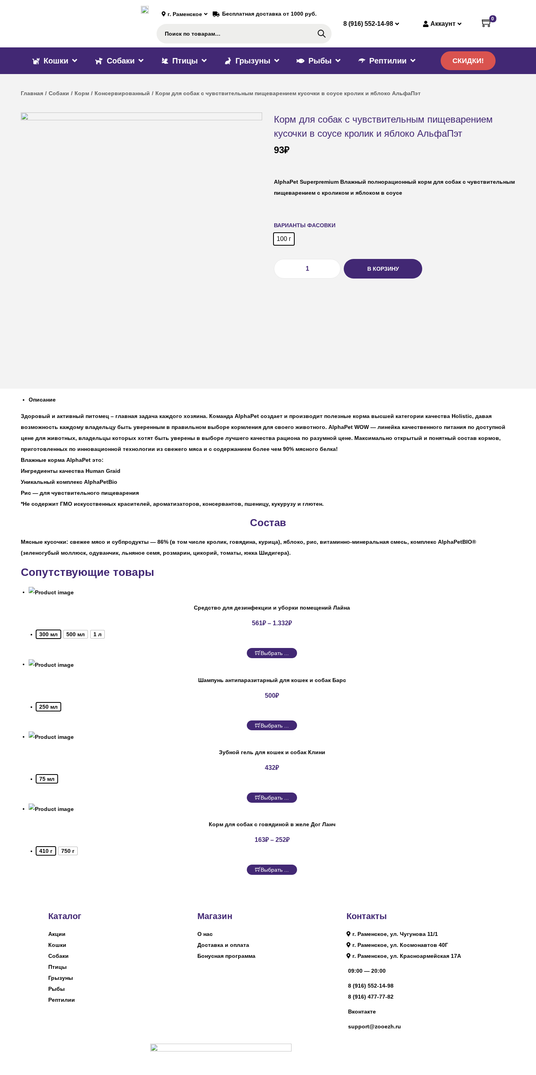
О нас (205, 934)
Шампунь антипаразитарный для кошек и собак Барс (272, 680)
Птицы (57, 967)
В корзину (383, 269)
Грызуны (60, 978)
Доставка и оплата (223, 945)
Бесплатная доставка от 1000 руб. (269, 14)
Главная (32, 93)
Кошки (57, 945)
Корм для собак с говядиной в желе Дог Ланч (272, 824)
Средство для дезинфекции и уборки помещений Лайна (272, 607)
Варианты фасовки (304, 225)
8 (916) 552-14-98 (371, 986)
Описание (42, 399)
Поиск (321, 34)
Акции (57, 934)
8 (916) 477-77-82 (371, 997)
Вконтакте (362, 1011)
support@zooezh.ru (374, 1026)
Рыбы (56, 989)
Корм (82, 93)
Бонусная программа (226, 956)
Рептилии (61, 1000)
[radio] (284, 239)
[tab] (272, 399)
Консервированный (122, 93)
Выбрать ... (275, 653)
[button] (468, 60)
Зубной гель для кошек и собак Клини (272, 752)
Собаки (59, 93)
